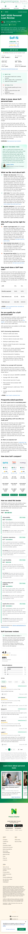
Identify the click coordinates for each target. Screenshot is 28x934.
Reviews (6, 11)
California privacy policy (7, 875)
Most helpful (23, 682)
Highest (10, 681)
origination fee (22, 442)
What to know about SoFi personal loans (10, 1)
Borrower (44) (23, 473)
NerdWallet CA (15, 919)
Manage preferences (10, 929)
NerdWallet (5, 469)
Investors (5, 860)
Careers (4, 843)
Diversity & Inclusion (8, 847)
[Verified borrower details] (25, 686)
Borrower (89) (14, 473)
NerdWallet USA (15, 916)
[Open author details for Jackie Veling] (2, 22)
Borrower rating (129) (14, 46)
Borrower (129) (5, 473)
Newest (3, 681)
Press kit (5, 858)
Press (4, 856)
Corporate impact (7, 845)
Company (5, 839)
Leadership (5, 841)
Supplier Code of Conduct (7, 869)
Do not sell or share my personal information (7, 881)
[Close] (25, 921)
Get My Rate (14, 50)
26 (18, 749)
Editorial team (6, 854)
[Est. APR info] (9, 57)
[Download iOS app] (9, 825)
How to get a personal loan (13, 395)
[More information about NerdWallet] (7, 467)
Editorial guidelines (7, 849)
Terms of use (6, 867)
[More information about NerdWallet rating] (18, 43)
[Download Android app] (18, 825)
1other (19, 21)
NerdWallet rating (13, 43)
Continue (21, 929)
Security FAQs (18, 841)
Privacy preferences (7, 877)
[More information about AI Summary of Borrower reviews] (20, 635)
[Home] (1, 12)
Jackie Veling (13, 21)
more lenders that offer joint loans (12, 204)
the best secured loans (18, 263)
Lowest (16, 681)
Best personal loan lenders (14, 141)
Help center (17, 839)
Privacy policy (6, 872)
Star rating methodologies (6, 852)
